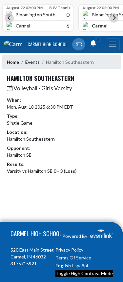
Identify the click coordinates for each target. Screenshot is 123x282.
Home (13, 62)
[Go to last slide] (9, 18)
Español (80, 265)
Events (32, 62)
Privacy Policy (69, 250)
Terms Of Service (73, 257)
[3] (93, 44)
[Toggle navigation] (112, 44)
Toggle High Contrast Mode (84, 273)
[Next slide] (113, 18)
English (63, 265)
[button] (78, 44)
